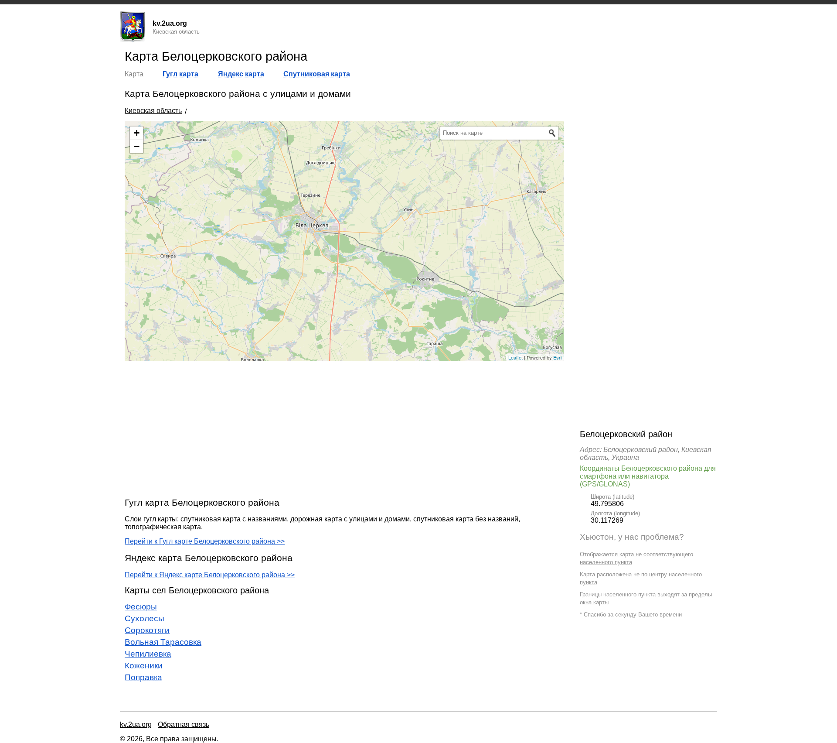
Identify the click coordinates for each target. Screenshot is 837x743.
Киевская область (153, 110)
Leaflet (515, 357)
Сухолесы (144, 618)
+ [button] (137, 132)
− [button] (137, 146)
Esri (557, 357)
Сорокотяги (147, 630)
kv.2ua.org (136, 724)
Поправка (143, 677)
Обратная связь (183, 724)
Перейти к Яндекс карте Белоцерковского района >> (210, 575)
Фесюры (141, 606)
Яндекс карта (241, 74)
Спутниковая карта (316, 74)
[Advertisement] (344, 429)
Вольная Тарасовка (163, 642)
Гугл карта (180, 74)
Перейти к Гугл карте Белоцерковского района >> (205, 541)
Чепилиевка (148, 653)
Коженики (144, 665)
